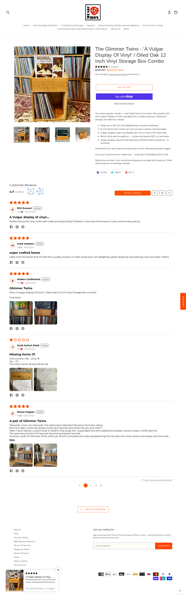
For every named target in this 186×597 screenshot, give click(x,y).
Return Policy (21, 561)
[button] (101, 66)
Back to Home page (95, 509)
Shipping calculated (118, 74)
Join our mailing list (103, 529)
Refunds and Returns (24, 541)
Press (16, 557)
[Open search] (155, 193)
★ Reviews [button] (183, 301)
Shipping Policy (22, 549)
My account (20, 565)
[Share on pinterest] (23, 227)
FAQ (16, 533)
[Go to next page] (101, 485)
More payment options (124, 103)
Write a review (132, 193)
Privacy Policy (21, 537)
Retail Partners (21, 553)
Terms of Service (22, 545)
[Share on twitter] (17, 227)
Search (17, 529)
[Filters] (162, 193)
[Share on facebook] (11, 227)
